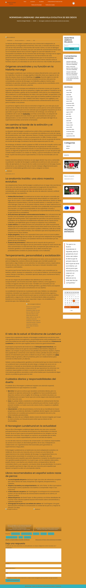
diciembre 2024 (70, 129)
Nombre (8, 563)
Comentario (9, 547)
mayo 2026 (69, 92)
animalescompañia (26, 533)
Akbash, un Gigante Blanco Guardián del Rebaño (18, 539)
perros (20, 537)
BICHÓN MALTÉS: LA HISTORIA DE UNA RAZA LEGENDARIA (71, 63)
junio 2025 (68, 116)
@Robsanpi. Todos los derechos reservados (37, 586)
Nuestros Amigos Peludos (23, 21)
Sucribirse (41, 1)
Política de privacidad (36, 5)
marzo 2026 (69, 97)
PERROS (68, 146)
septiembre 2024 (70, 136)
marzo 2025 (69, 123)
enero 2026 (69, 101)
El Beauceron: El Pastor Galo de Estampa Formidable (48, 539)
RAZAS (34, 21)
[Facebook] (67, 208)
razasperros (28, 537)
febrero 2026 (69, 99)
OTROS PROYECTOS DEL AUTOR (55, 1)
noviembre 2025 (70, 105)
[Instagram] (73, 208)
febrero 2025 (69, 125)
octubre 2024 (69, 133)
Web (7, 573)
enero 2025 (69, 127)
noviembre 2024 (70, 131)
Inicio (25, 1)
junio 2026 (68, 90)
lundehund (36, 533)
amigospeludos (15, 533)
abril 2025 (68, 120)
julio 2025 (68, 114)
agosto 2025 (69, 112)
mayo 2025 (69, 118)
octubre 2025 (69, 107)
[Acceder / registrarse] (73, 3)
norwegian (51, 533)
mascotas (43, 533)
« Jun (71, 310)
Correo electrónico (11, 568)
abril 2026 (68, 94)
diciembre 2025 (70, 103)
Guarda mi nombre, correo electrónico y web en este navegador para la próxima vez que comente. (33, 578)
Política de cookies (50, 5)
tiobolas (68, 61)
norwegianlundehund (11, 537)
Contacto (32, 1)
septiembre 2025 (70, 110)
